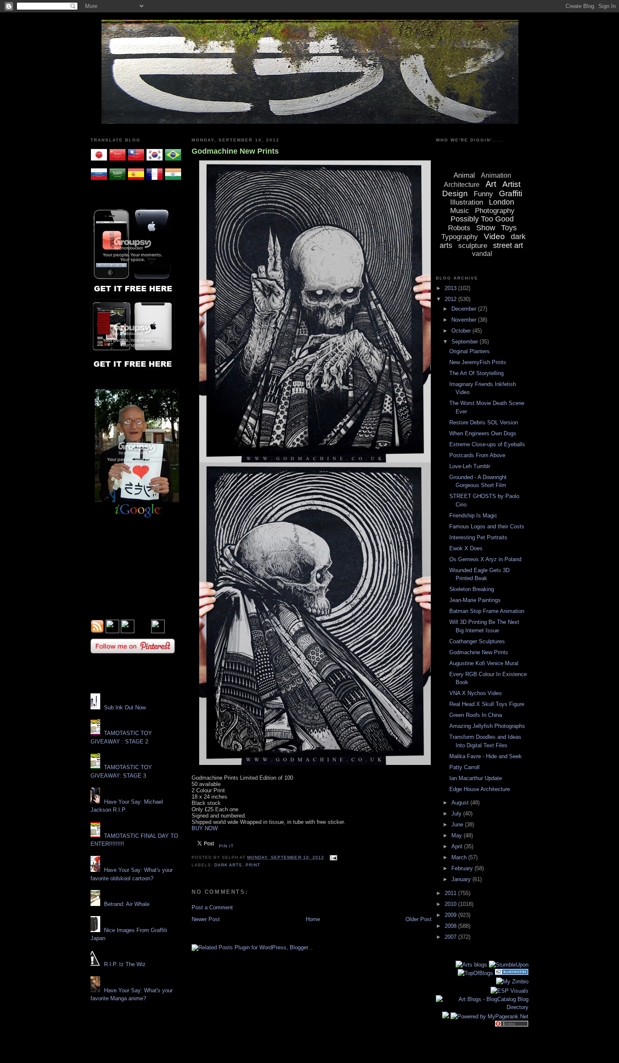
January (461, 879)
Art (491, 184)
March (459, 857)
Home (313, 919)
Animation (496, 175)
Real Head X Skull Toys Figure (486, 704)
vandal (482, 253)
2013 (451, 288)
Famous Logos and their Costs (486, 526)
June (458, 824)
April (457, 846)
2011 (451, 893)
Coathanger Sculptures (477, 641)
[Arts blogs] (471, 965)
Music (459, 211)
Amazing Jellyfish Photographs (487, 726)
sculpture (472, 246)
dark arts (228, 865)
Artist (511, 184)
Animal (464, 175)
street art (508, 245)
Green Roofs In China (475, 715)
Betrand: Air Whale (126, 904)
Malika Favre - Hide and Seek (485, 756)
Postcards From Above (477, 455)
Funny (483, 194)
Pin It (226, 846)
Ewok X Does (466, 548)
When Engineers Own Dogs (482, 433)
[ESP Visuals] (509, 991)
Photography (495, 211)
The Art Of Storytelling (476, 373)
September (465, 341)
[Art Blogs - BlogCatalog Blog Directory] (482, 1007)
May (457, 835)
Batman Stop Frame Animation (486, 611)
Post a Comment (212, 907)
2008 (451, 926)
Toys (509, 228)
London (501, 202)
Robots (459, 228)
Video (494, 236)
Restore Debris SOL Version (483, 422)
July (457, 813)
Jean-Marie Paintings (475, 600)
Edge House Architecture (479, 789)
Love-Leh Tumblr (469, 466)
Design (455, 193)
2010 (451, 904)
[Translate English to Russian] (99, 181)
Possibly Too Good (482, 219)
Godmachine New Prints (235, 151)
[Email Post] (332, 857)
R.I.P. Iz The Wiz (125, 964)
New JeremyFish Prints (477, 362)
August (460, 802)
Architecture (462, 184)
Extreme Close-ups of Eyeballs (487, 444)
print (252, 865)
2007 (451, 937)
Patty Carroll (464, 767)
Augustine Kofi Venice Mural (483, 663)
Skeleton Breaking (471, 589)
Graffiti (510, 193)
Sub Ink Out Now (125, 707)
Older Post (419, 919)
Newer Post (206, 919)
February (463, 868)
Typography (459, 237)
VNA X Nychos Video (475, 693)
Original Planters (469, 351)
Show (485, 228)
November (464, 320)
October (461, 331)
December (464, 309)
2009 (451, 915)
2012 (451, 299)
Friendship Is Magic (473, 515)
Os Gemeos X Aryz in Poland (485, 559)
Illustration (466, 202)
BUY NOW (205, 828)
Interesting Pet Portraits (478, 537)
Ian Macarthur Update (475, 778)
